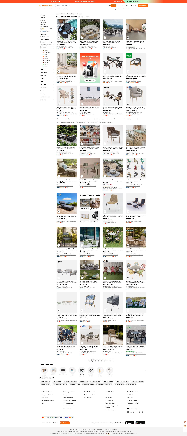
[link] (185, 422)
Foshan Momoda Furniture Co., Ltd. (87, 153)
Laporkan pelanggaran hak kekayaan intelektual (114, 406)
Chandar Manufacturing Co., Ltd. (87, 113)
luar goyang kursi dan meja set (60, 384)
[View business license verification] (106, 434)
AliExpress (72, 429)
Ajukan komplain (109, 400)
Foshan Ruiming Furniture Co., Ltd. (133, 113)
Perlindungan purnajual (68, 403)
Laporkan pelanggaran (111, 410)
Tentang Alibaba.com (47, 391)
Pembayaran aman (67, 394)
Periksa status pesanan (132, 400)
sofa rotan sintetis (120, 384)
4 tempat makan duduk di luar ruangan (66, 122)
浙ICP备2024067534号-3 (131, 433)
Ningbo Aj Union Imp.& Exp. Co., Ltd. (65, 287)
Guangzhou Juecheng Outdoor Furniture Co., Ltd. (113, 287)
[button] (109, 5)
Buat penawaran (88, 397)
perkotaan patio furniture (106, 122)
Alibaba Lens (50, 422)
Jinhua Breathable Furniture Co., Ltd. (65, 186)
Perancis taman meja (108, 381)
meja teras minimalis (75, 384)
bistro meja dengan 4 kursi (122, 381)
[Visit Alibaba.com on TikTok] (142, 412)
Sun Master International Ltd (109, 222)
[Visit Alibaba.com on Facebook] (128, 412)
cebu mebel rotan (93, 122)
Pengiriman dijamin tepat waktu (70, 400)
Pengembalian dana (110, 403)
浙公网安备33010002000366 (117, 433)
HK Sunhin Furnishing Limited (109, 320)
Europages (114, 429)
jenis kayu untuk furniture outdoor (105, 384)
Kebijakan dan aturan (67, 408)
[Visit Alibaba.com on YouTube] (139, 412)
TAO (105, 429)
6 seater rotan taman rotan (75, 119)
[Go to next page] (113, 360)
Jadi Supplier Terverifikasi (132, 403)
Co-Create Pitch (45, 397)
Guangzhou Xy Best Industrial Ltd (110, 255)
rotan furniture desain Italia (138, 381)
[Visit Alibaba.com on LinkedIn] (131, 412)
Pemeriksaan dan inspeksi (69, 406)
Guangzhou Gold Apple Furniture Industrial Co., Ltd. (67, 255)
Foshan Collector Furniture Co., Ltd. (111, 153)
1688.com (78, 429)
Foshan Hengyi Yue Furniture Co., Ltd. (65, 47)
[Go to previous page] (89, 360)
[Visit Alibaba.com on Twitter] (134, 412)
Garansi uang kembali (68, 397)
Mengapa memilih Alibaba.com (48, 394)
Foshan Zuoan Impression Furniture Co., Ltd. (67, 113)
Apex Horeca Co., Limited (85, 320)
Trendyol (109, 429)
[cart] (127, 5)
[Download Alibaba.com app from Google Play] (140, 422)
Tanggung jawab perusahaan (48, 400)
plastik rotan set (82, 122)
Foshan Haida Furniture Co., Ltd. (133, 186)
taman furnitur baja (46, 384)
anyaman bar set (61, 119)
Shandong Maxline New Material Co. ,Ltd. (135, 320)
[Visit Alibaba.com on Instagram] (136, 412)
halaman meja (134, 119)
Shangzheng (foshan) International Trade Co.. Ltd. (113, 188)
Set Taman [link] (79, 13)
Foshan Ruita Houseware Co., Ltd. (110, 47)
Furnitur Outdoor (71, 13)
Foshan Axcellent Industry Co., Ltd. (133, 221)
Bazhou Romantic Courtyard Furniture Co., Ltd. (67, 320)
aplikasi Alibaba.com (119, 422)
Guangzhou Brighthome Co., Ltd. (87, 255)
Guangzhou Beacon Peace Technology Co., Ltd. (67, 221)
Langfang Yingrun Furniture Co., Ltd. (88, 186)
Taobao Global (99, 429)
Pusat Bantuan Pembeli (111, 394)
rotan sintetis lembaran (89, 384)
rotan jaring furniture (89, 119)
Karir (43, 403)
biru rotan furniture (46, 381)
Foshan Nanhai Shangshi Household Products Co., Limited (136, 287)
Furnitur (63, 13)
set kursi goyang (57, 381)
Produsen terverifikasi (89, 394)
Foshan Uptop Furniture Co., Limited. (88, 287)
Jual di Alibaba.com (131, 394)
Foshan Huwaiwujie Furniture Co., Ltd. (88, 47)
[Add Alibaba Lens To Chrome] (65, 422)
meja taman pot (84, 381)
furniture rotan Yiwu (96, 381)
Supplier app (96, 422)
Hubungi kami (109, 397)
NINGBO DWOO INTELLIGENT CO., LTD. (65, 81)
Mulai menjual (130, 397)
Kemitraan (129, 406)
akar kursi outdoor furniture (121, 119)
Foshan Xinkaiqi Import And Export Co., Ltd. (112, 81)
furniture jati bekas (132, 384)
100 (110, 360)
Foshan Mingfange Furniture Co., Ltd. (65, 153)
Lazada (93, 429)
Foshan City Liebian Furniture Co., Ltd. (134, 255)
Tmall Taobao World (86, 429)
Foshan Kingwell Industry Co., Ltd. (133, 81)
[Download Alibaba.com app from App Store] (129, 422)
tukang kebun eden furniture (71, 381)
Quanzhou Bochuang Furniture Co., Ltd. (135, 153)
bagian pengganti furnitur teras (104, 119)
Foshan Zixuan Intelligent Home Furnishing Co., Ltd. (113, 113)
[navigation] (47, 187)
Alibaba (57, 13)
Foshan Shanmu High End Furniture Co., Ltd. (136, 48)
